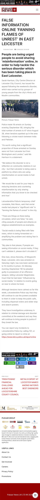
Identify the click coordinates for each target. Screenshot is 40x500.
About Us (5, 452)
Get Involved (7, 462)
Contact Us (6, 457)
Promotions (6, 476)
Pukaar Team (8, 49)
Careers (5, 467)
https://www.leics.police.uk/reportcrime (19, 337)
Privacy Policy (7, 471)
